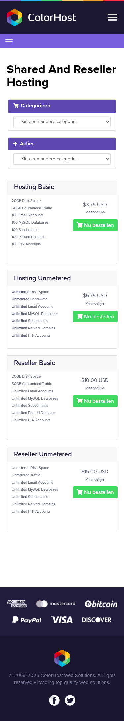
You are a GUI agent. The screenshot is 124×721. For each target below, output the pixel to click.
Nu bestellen (98, 225)
